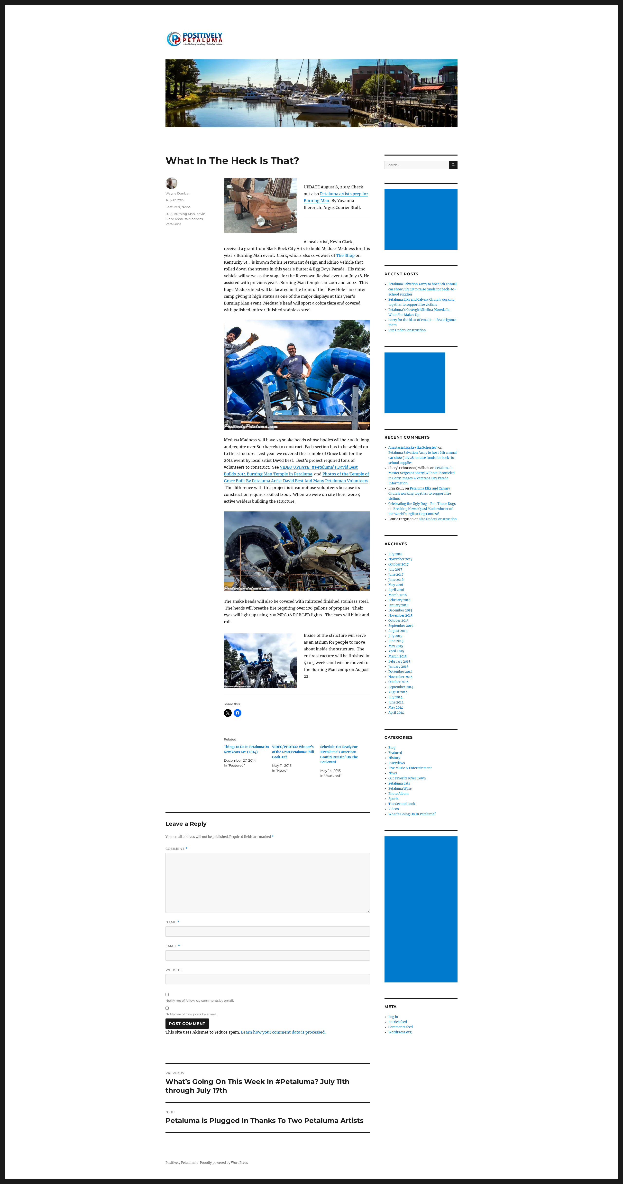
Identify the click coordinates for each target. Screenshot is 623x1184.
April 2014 (396, 713)
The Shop (345, 255)
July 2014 (395, 697)
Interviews (396, 763)
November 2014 (400, 677)
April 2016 (396, 590)
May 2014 (395, 707)
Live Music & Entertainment (410, 768)
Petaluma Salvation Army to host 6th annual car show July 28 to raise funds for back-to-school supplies (422, 289)
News (186, 207)
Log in (393, 1017)
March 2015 (397, 656)
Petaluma (173, 224)
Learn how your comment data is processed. (283, 1032)
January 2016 (398, 605)
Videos (393, 809)
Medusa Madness (189, 219)
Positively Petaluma (180, 1163)
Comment (176, 849)
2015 (168, 214)
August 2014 (397, 692)
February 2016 (399, 600)
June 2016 (396, 580)
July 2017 (395, 569)
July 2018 (395, 554)
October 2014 (398, 682)
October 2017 (398, 564)
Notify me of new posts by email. (191, 1014)
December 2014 (400, 672)
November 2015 (400, 615)
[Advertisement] (421, 219)
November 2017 (400, 559)
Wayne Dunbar (177, 193)
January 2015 (398, 667)
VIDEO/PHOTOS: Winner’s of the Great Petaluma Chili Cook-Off (293, 752)
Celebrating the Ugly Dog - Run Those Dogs (422, 504)
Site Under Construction (407, 330)
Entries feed (397, 1022)
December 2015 (400, 610)
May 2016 (395, 585)
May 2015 (395, 646)
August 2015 (397, 631)
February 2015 (399, 661)
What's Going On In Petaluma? (412, 814)
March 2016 (397, 595)
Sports (393, 799)
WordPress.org (400, 1032)
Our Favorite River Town (407, 778)
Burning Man (184, 214)
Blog (391, 748)
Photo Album (398, 794)
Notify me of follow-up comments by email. (199, 1000)
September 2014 (400, 687)
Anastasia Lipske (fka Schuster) (413, 447)
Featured (172, 207)
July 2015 (395, 636)
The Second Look (401, 804)
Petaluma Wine (400, 788)
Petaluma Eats (399, 783)
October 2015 (398, 621)
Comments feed (400, 1027)
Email (172, 946)
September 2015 (400, 626)
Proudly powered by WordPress (224, 1163)
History (394, 758)
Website (173, 970)
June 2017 (395, 575)
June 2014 (395, 702)
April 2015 (396, 651)
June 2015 (395, 641)
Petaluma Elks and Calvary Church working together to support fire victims (419, 493)
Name (172, 922)
